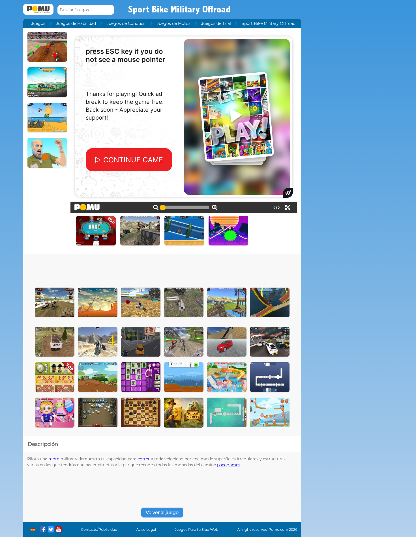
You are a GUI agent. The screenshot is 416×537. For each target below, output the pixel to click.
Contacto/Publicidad (99, 529)
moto (53, 458)
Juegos (38, 23)
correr (144, 458)
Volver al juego (162, 512)
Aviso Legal (146, 529)
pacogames (228, 464)
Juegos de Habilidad (76, 23)
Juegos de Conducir (126, 23)
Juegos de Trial (216, 23)
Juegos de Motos (173, 23)
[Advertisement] (162, 269)
